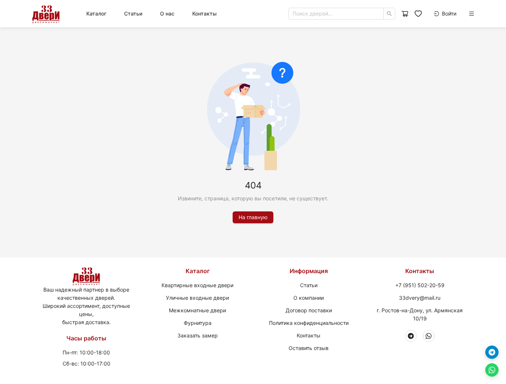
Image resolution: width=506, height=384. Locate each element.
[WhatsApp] (429, 336)
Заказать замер (197, 335)
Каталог (96, 13)
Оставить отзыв (309, 348)
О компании (308, 298)
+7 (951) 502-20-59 (420, 285)
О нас (167, 13)
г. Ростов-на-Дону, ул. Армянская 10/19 (420, 314)
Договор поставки (309, 310)
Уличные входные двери (197, 298)
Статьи (133, 13)
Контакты (204, 13)
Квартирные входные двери (197, 285)
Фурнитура (198, 323)
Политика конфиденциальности (309, 323)
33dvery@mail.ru (419, 298)
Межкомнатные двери (197, 310)
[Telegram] (411, 336)
